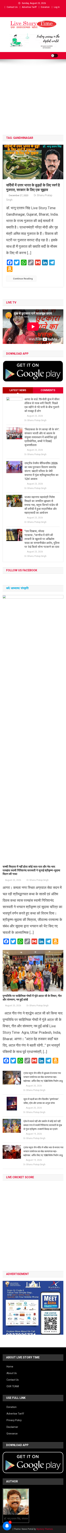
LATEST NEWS (18, 390)
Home (10, 1366)
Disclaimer (12, 1427)
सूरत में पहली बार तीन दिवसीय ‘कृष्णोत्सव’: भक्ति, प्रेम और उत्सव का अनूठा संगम (41, 1101)
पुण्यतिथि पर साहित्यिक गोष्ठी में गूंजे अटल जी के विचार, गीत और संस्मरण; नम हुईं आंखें (32, 997)
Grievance (12, 1433)
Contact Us (12, 7)
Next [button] (59, 1307)
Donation (45, 7)
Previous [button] (7, 1307)
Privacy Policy (14, 1420)
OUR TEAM (13, 1386)
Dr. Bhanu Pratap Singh (35, 420)
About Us (12, 1373)
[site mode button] (54, 55)
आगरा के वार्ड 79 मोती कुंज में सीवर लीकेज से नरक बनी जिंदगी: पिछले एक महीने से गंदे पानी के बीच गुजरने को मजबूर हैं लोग (41, 405)
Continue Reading (23, 278)
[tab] (18, 390)
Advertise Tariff (29, 7)
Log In (57, 7)
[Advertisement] (33, 99)
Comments (48, 390)
